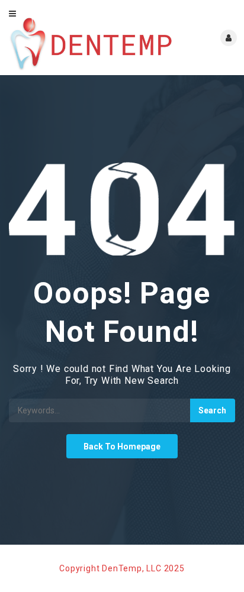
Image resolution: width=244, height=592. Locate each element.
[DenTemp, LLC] (91, 44)
